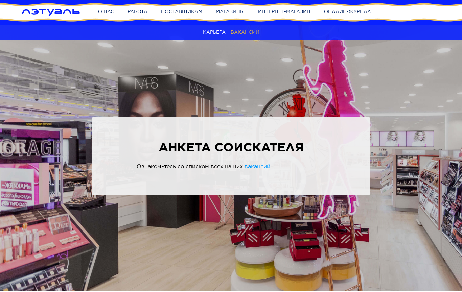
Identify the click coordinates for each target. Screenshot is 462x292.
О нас (106, 11)
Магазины (230, 11)
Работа (137, 11)
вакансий (257, 166)
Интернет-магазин (284, 11)
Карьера (214, 32)
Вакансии (245, 32)
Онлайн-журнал (347, 11)
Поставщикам (181, 11)
